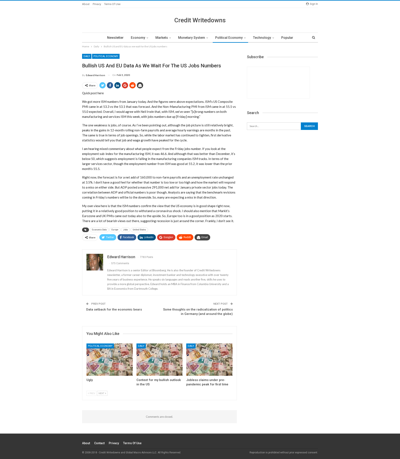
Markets (161, 38)
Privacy (97, 4)
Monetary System (191, 38)
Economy (138, 38)
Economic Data (99, 230)
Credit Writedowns (200, 20)
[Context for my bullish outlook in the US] (159, 359)
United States (139, 230)
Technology (262, 38)
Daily (87, 56)
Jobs (125, 230)
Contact (99, 443)
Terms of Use (112, 4)
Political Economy (229, 38)
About (86, 4)
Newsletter (115, 38)
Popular (287, 38)
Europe (114, 230)
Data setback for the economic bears (114, 309)
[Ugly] (109, 359)
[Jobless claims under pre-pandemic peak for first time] (209, 359)
